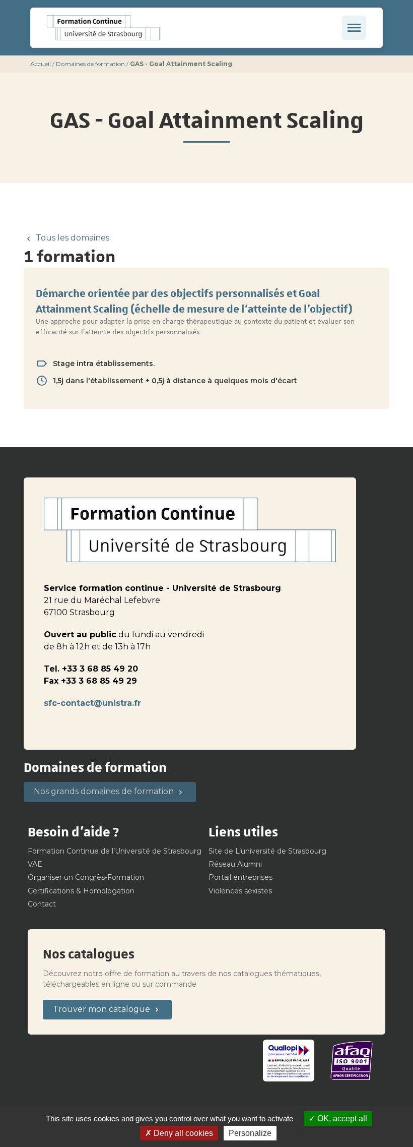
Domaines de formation (90, 64)
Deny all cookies (182, 1133)
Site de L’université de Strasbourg (267, 851)
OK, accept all (341, 1118)
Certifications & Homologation (81, 890)
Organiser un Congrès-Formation (86, 877)
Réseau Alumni (235, 864)
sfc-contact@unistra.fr (92, 703)
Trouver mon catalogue (101, 1009)
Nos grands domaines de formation (104, 791)
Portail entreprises (240, 877)
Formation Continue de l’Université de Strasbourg (114, 851)
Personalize (250, 1133)
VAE (35, 864)
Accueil (40, 64)
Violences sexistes (240, 890)
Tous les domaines (72, 238)
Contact (42, 904)
